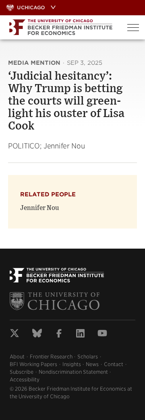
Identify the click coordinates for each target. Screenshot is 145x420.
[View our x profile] (14, 334)
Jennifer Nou (39, 208)
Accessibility (24, 380)
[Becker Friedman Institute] (60, 27)
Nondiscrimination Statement (73, 372)
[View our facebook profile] (59, 334)
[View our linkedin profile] (80, 334)
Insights (71, 364)
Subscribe (21, 372)
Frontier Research (51, 357)
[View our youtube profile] (102, 334)
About (17, 357)
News (92, 364)
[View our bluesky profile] (37, 334)
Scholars (87, 357)
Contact (113, 364)
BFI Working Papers (33, 364)
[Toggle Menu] (133, 27)
